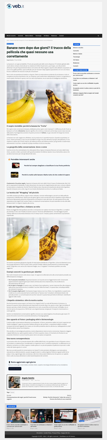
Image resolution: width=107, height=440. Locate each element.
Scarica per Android (15, 368)
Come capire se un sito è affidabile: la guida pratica (65, 416)
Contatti (61, 35)
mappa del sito (65, 433)
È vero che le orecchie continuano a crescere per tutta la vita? (18, 416)
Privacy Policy (56, 433)
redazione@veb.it (25, 380)
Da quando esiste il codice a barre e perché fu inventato (89, 416)
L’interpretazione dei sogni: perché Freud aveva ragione (21, 397)
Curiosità (20, 35)
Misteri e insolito (11, 35)
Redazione (54, 35)
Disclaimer (40, 433)
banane (12, 392)
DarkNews (63, 436)
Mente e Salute (29, 35)
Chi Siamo (46, 35)
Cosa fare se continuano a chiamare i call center (41, 416)
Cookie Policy (47, 433)
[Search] (98, 35)
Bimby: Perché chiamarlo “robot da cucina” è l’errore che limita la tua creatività (57, 397)
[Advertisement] (53, 20)
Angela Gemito (10, 60)
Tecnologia (38, 35)
